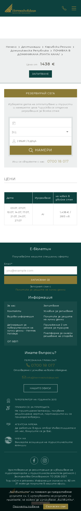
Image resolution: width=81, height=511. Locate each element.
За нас (11, 305)
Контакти (14, 311)
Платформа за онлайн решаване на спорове (58, 334)
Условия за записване (58, 311)
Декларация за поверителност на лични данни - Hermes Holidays (21, 329)
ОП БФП (12, 341)
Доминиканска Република (30, 50)
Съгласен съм (56, 506)
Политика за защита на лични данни (41, 289)
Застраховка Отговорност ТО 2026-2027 (40, 476)
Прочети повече (26, 506)
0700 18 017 (40, 367)
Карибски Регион (58, 46)
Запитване (40, 73)
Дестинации (30, 46)
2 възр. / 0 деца (26, 141)
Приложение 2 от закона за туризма (56, 326)
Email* (8, 263)
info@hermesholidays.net (42, 377)
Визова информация (20, 316)
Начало (11, 46)
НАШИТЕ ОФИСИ (40, 388)
